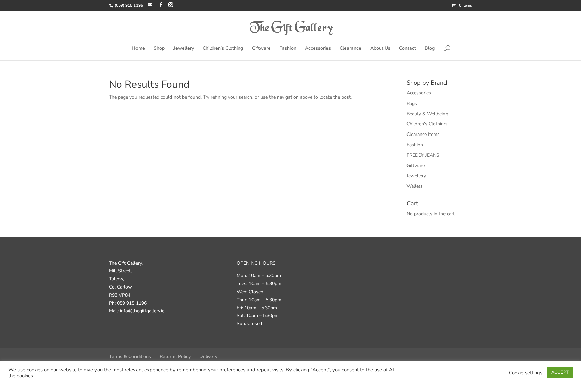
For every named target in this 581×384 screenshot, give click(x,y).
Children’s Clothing (223, 48)
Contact (407, 48)
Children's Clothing (426, 124)
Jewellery (183, 48)
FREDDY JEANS (422, 155)
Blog (430, 48)
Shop (159, 48)
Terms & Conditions (130, 356)
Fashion (287, 48)
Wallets (414, 186)
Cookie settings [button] (525, 373)
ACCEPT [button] (560, 372)
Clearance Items (423, 134)
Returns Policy (175, 356)
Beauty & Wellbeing (427, 114)
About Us (380, 48)
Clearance (350, 48)
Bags (411, 103)
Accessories (318, 48)
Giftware (261, 48)
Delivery (208, 356)
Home (138, 48)
